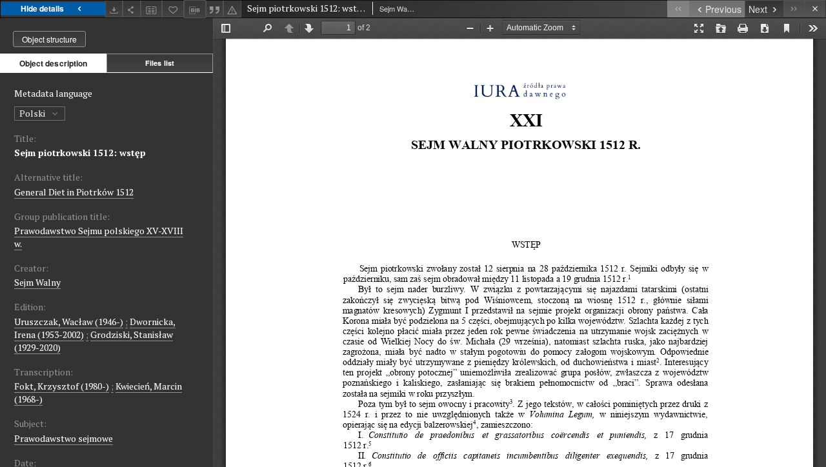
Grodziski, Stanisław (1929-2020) (93, 340)
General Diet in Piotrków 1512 (74, 192)
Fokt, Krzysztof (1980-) (61, 386)
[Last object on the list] (794, 8)
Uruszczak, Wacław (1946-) (68, 321)
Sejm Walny (37, 282)
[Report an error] (232, 8)
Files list (159, 63)
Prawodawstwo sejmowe (63, 438)
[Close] (815, 8)
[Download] (114, 8)
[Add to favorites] (173, 8)
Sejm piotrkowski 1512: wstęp (80, 152)
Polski (33, 113)
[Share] (132, 8)
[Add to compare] (152, 8)
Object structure (49, 39)
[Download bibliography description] (195, 9)
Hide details (42, 8)
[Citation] (215, 8)
